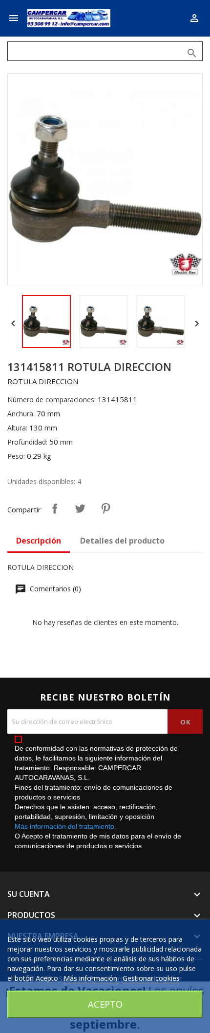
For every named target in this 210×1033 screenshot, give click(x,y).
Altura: (17, 427)
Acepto (105, 1004)
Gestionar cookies (151, 978)
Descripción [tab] (38, 540)
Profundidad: (27, 442)
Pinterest (105, 508)
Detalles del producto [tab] (122, 540)
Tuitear (80, 508)
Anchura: (21, 413)
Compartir (54, 508)
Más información (91, 978)
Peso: (16, 456)
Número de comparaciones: (51, 399)
